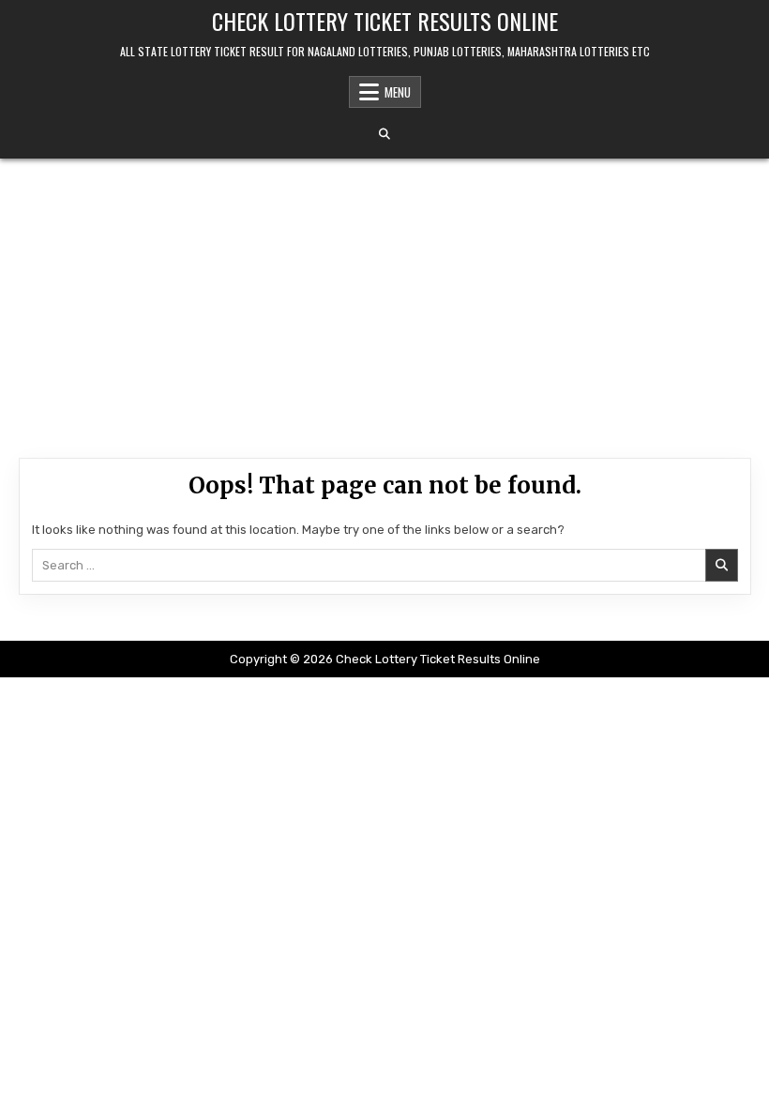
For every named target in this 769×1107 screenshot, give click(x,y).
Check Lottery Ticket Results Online (385, 21)
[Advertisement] (384, 299)
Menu (397, 92)
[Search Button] (384, 134)
